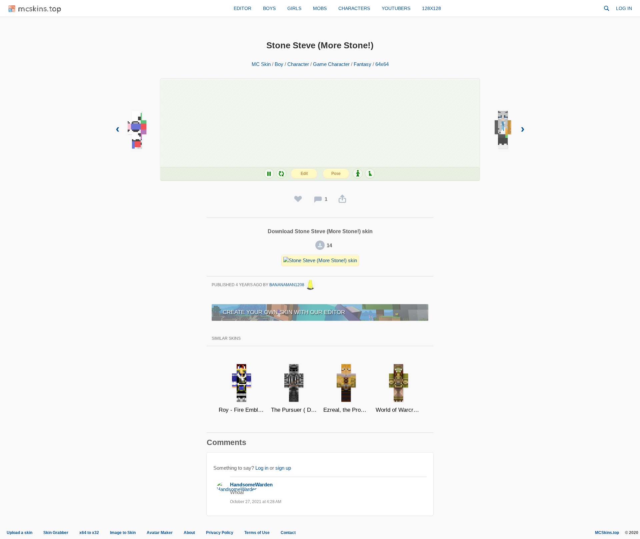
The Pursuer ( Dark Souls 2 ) (294, 410)
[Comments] (318, 199)
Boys (269, 8)
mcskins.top (40, 9)
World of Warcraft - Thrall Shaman (398, 410)
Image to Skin (123, 532)
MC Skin (261, 64)
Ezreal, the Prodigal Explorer (346, 410)
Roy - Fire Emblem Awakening (241, 410)
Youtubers (396, 8)
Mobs (320, 8)
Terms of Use (257, 532)
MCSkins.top (607, 532)
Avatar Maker (160, 532)
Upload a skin (19, 532)
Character (298, 64)
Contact (288, 532)
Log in (624, 8)
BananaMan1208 (287, 284)
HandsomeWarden (251, 484)
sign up (283, 468)
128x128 (431, 8)
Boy (279, 64)
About (189, 532)
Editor (242, 8)
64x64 (382, 64)
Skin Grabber (55, 532)
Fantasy (362, 64)
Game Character (331, 64)
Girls (294, 8)
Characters (354, 8)
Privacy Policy (219, 532)
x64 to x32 (89, 532)
